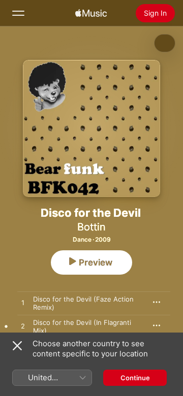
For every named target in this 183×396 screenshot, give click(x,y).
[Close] (17, 345)
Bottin (91, 227)
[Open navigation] (18, 13)
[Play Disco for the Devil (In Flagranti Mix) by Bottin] (23, 326)
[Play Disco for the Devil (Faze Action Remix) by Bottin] (23, 303)
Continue (135, 378)
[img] (91, 13)
